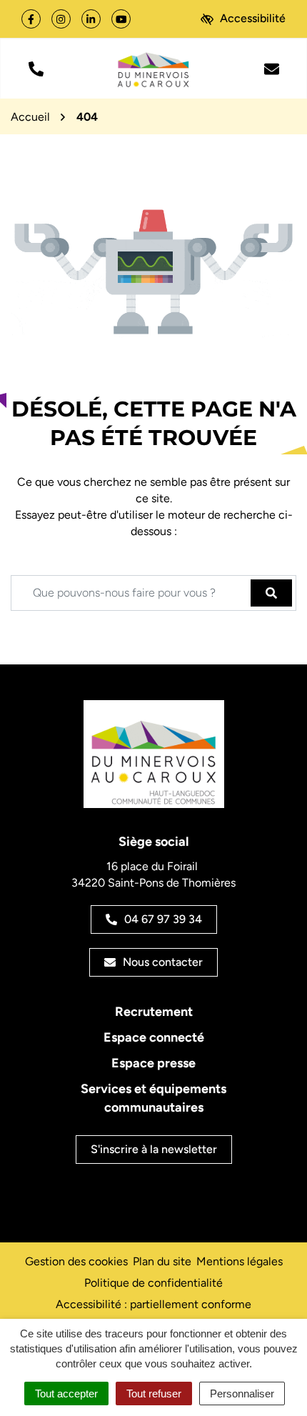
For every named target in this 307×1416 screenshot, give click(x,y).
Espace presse (153, 1063)
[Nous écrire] (271, 68)
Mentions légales (239, 1261)
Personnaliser (242, 1393)
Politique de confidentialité (153, 1283)
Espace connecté (154, 1037)
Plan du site (162, 1261)
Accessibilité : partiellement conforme (153, 1304)
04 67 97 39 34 (163, 919)
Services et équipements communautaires (153, 1098)
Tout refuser (153, 1393)
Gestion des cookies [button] (76, 1261)
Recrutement (154, 1011)
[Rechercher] (271, 593)
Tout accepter (66, 1393)
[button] (36, 68)
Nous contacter (163, 962)
